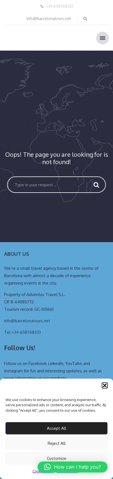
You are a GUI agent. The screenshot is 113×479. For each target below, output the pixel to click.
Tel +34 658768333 (22, 332)
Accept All (56, 428)
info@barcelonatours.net (49, 18)
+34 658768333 (59, 6)
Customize (56, 458)
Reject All (57, 443)
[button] (105, 385)
